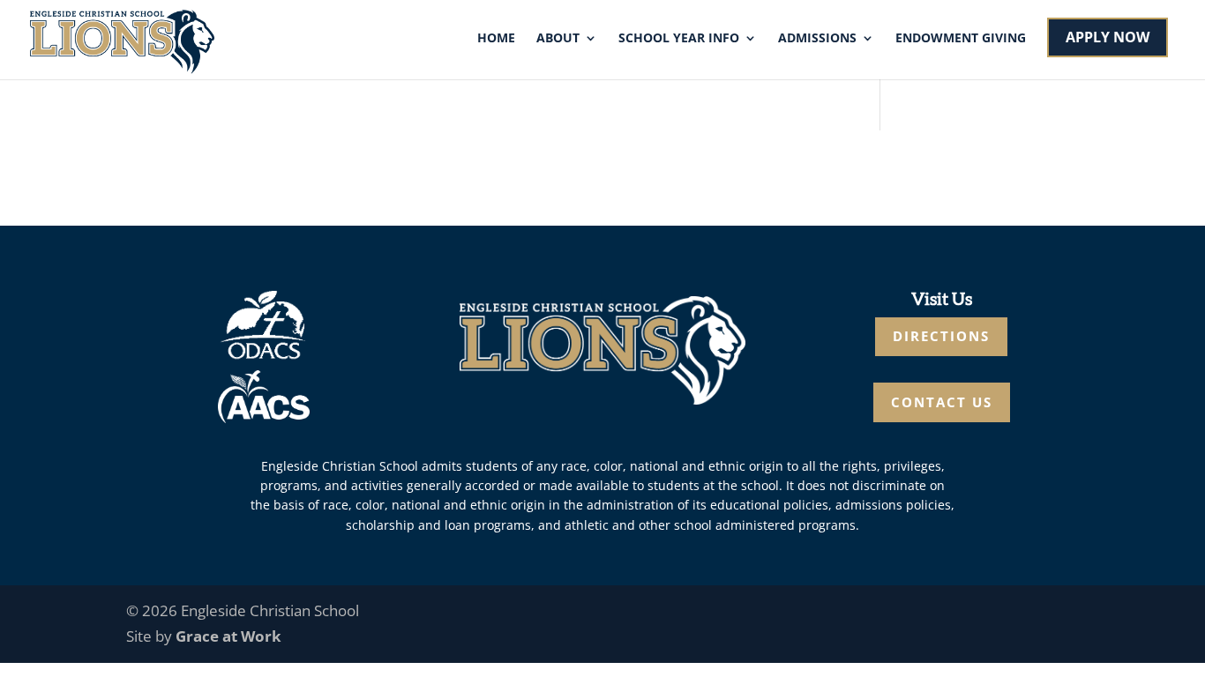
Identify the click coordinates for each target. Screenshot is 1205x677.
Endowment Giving (960, 39)
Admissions (817, 39)
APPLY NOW (1107, 37)
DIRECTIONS (941, 336)
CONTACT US (941, 402)
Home (496, 39)
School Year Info (678, 39)
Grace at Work (228, 636)
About (558, 39)
